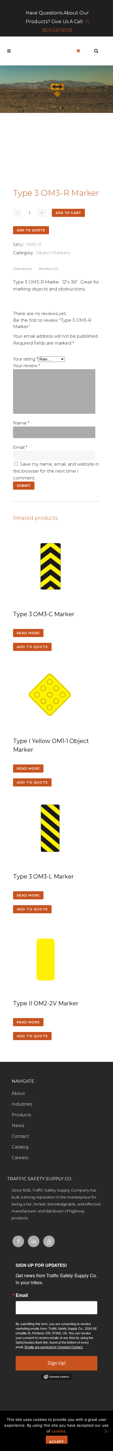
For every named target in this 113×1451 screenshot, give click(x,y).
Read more (28, 633)
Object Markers (53, 252)
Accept (56, 1441)
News (18, 1125)
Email (20, 447)
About (18, 1093)
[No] (106, 1431)
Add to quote (31, 230)
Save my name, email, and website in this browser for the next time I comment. (56, 471)
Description (22, 268)
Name (21, 423)
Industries (22, 1104)
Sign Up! (56, 1363)
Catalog (20, 1147)
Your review (26, 365)
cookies (58, 1431)
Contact (20, 1136)
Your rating (25, 359)
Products (21, 1114)
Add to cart (68, 213)
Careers (20, 1157)
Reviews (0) (48, 268)
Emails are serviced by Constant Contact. (54, 1346)
